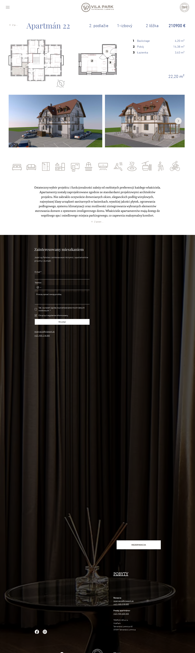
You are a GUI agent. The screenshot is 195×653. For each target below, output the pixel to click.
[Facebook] (37, 632)
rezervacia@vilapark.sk (44, 332)
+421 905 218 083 (42, 336)
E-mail (38, 272)
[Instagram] (45, 632)
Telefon (38, 282)
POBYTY (120, 573)
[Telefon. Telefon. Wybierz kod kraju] (39, 287)
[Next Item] (178, 121)
